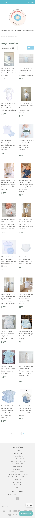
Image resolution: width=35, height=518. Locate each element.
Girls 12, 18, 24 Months (17, 461)
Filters (30, 48)
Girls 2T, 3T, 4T (17, 464)
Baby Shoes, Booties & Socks (17, 477)
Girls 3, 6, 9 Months (17, 458)
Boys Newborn (17, 469)
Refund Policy (17, 482)
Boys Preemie (17, 466)
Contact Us (17, 485)
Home (3, 36)
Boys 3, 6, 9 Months (17, 472)
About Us (17, 479)
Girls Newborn (17, 456)
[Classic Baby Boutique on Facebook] (17, 499)
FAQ (17, 487)
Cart (32, 2)
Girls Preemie (17, 453)
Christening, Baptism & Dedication (17, 474)
